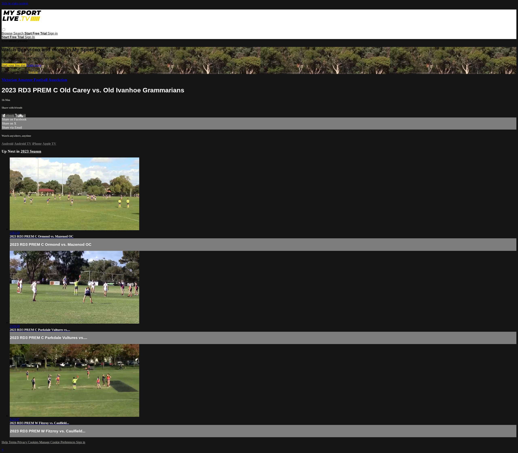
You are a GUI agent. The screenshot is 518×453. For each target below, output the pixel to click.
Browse (7, 33)
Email (22, 115)
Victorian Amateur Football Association (34, 80)
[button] (3, 29)
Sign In (30, 37)
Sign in (53, 33)
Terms (13, 442)
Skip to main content (15, 3)
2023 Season (31, 151)
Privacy (22, 442)
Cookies (33, 442)
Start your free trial (14, 65)
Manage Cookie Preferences (57, 442)
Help (5, 442)
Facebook (8, 115)
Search (18, 33)
